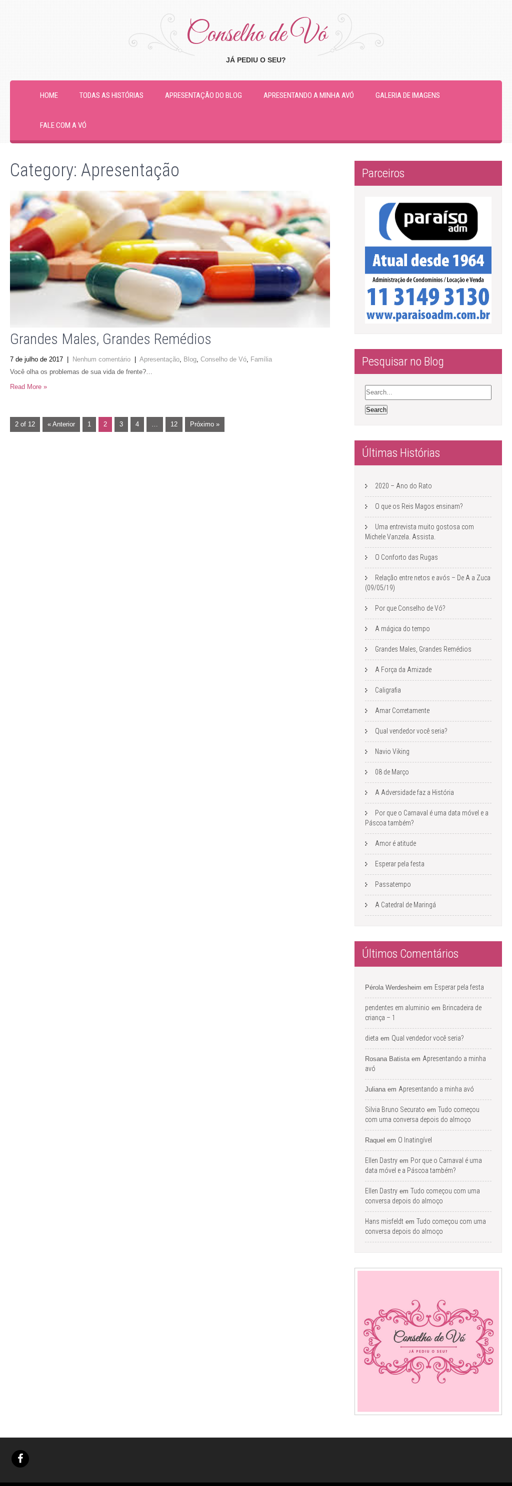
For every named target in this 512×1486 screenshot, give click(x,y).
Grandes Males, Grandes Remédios (111, 339)
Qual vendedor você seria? (411, 731)
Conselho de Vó (223, 359)
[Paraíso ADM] (428, 260)
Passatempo (393, 884)
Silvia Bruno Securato (395, 1110)
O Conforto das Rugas (406, 557)
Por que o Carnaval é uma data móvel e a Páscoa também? (426, 818)
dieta (371, 1038)
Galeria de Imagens (408, 95)
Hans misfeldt (384, 1221)
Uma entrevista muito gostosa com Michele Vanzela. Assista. (419, 532)
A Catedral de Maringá (405, 905)
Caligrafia (388, 690)
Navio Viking (392, 751)
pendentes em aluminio (397, 1008)
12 (174, 424)
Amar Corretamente (402, 711)
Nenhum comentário (101, 359)
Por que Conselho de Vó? (410, 608)
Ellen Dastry (381, 1160)
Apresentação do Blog (203, 95)
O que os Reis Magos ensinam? (419, 506)
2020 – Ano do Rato (403, 486)
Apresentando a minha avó (309, 95)
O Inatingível (415, 1140)
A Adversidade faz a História (414, 792)
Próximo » (205, 424)
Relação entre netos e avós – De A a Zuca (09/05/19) (427, 583)
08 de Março (392, 772)
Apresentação (160, 359)
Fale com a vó (63, 125)
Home (49, 95)
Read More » (28, 386)
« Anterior (61, 424)
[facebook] (20, 1459)
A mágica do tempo (402, 629)
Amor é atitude (395, 843)
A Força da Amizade (403, 670)
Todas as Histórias (112, 95)
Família (261, 359)
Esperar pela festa (399, 864)
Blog (190, 359)
